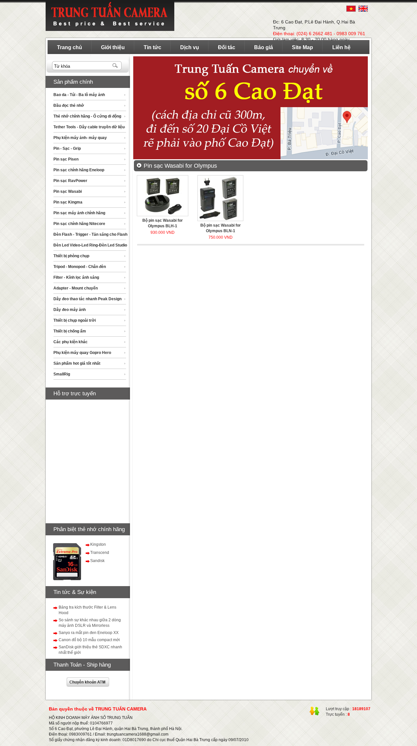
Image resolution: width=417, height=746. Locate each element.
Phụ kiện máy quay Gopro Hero (82, 352)
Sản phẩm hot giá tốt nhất (76, 363)
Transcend (99, 552)
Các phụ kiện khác (70, 342)
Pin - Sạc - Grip (67, 148)
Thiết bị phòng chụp (71, 256)
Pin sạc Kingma (67, 202)
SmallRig (61, 374)
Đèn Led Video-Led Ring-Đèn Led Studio (90, 245)
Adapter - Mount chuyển (75, 288)
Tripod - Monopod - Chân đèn (79, 266)
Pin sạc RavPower (70, 180)
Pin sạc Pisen (66, 159)
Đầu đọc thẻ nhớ (68, 105)
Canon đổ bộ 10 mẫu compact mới (89, 640)
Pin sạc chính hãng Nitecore (79, 223)
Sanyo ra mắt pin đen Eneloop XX (89, 632)
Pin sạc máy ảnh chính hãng (79, 213)
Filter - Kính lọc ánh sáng (76, 277)
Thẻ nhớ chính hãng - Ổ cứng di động (87, 116)
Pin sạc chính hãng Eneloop (78, 170)
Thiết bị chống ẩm (69, 331)
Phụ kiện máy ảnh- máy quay (80, 137)
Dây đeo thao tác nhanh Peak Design (87, 299)
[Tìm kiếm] (115, 66)
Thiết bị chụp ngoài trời (74, 320)
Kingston (98, 544)
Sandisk (97, 560)
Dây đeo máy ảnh (69, 309)
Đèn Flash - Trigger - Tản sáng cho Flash (90, 234)
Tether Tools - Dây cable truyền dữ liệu (88, 127)
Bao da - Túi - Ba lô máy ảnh (79, 94)
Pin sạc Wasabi (67, 191)
